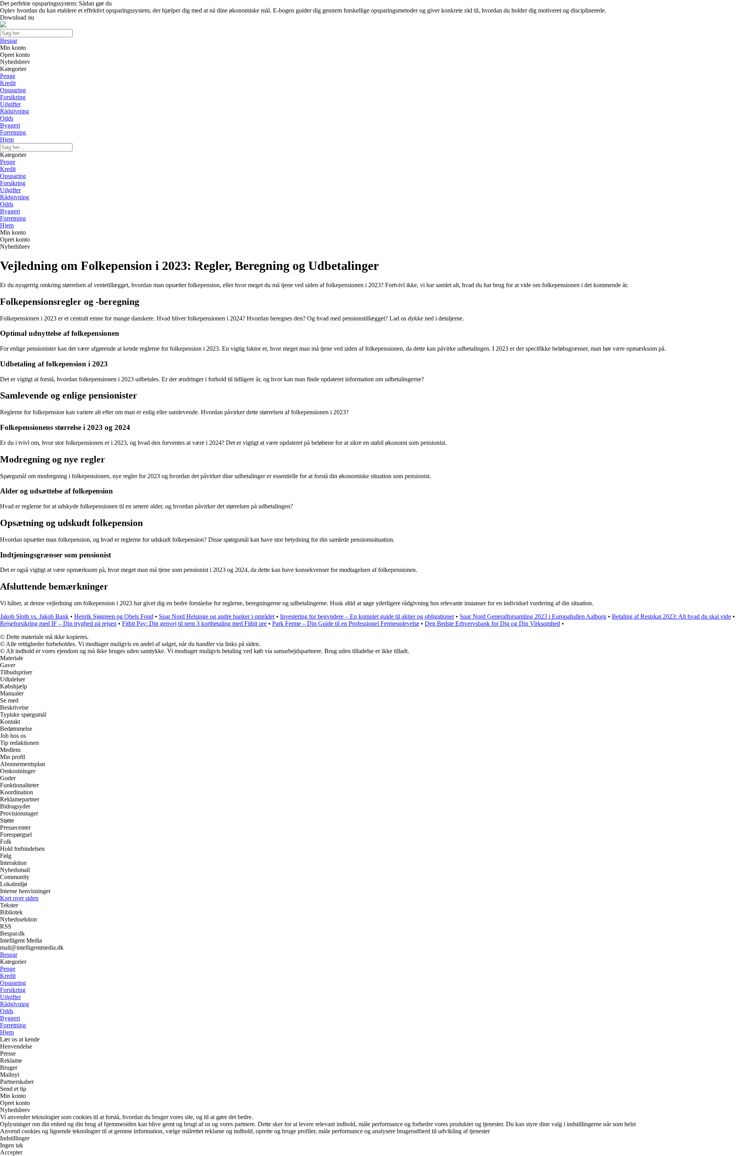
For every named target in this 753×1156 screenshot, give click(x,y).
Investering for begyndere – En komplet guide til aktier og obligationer (367, 616)
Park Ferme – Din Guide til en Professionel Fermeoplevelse (345, 623)
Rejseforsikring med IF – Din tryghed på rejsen (58, 623)
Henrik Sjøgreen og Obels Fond (113, 616)
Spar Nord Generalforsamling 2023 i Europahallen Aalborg (533, 616)
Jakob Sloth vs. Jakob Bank (34, 616)
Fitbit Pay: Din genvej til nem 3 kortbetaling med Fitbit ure (194, 623)
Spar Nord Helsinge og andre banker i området (217, 616)
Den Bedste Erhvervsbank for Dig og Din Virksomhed (492, 623)
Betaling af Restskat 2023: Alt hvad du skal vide (671, 616)
